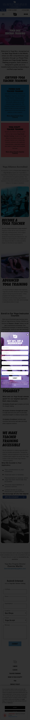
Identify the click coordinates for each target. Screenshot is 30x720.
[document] (15, 360)
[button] (27, 334)
